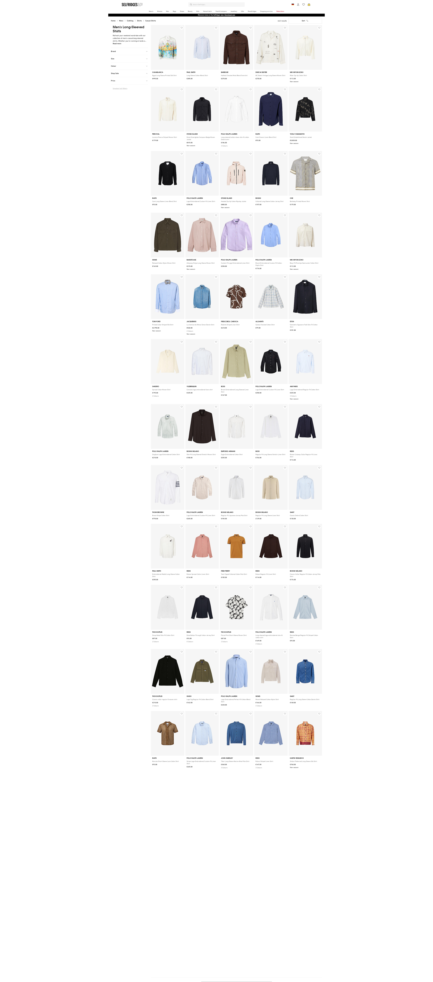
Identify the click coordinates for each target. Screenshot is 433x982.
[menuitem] (151, 11)
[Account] (298, 4)
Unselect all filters (120, 88)
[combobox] (218, 4)
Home (113, 21)
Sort (303, 21)
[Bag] (309, 4)
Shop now (231, 15)
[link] (167, 75)
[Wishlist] (303, 4)
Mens (121, 21)
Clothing (130, 21)
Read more (117, 43)
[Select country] (292, 4)
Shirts (139, 21)
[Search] (191, 4)
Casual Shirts (150, 21)
